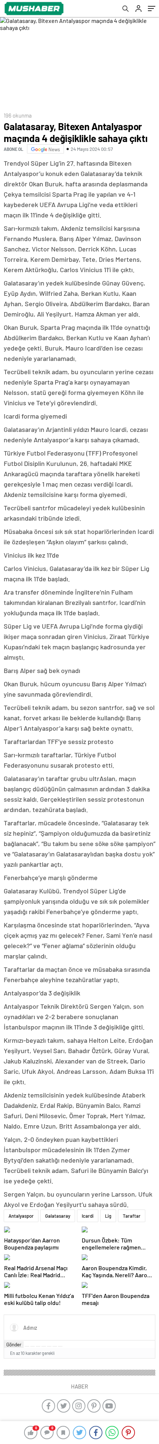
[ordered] (43, 1346)
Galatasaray (57, 1216)
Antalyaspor (21, 1216)
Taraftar (132, 1216)
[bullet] (49, 1346)
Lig (108, 1216)
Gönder (13, 1344)
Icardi (88, 1216)
